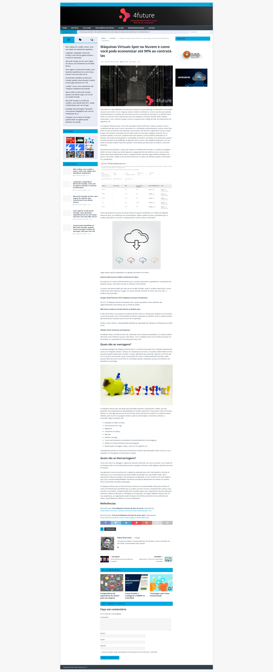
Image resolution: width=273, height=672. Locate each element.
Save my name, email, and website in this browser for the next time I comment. (129, 652)
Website (103, 646)
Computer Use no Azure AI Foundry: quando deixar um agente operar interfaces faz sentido (78, 119)
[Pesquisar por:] (199, 32)
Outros (151, 28)
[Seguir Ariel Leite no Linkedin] (118, 547)
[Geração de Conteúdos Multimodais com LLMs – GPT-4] (80, 154)
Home (64, 28)
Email (102, 639)
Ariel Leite (125, 62)
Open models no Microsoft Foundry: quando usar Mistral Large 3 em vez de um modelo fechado (79, 94)
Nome (102, 633)
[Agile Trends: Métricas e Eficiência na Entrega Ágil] (89, 147)
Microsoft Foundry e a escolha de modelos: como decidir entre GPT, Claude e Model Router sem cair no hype (80, 103)
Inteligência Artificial (104, 28)
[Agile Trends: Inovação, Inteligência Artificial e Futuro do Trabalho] (70, 147)
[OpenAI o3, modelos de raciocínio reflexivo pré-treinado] (89, 154)
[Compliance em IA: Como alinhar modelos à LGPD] (70, 154)
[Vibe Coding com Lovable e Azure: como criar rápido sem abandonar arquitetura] (67, 171)
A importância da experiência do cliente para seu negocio (109, 595)
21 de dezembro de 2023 (111, 62)
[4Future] (136, 24)
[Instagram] (211, 4)
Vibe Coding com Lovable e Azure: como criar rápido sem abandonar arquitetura (84, 171)
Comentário (104, 617)
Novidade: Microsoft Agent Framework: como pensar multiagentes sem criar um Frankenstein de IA (80, 111)
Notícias (74, 28)
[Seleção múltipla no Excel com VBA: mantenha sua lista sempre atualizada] (80, 140)
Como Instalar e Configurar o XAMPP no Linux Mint (135, 595)
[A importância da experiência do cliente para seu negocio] (111, 582)
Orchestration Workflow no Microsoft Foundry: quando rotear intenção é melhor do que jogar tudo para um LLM (80, 80)
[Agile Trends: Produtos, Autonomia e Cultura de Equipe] (80, 147)
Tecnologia (110, 529)
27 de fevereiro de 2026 (81, 219)
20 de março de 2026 (80, 204)
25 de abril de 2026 (80, 175)
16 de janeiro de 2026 (81, 234)
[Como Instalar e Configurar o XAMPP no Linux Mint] (136, 582)
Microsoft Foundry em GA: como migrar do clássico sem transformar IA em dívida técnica (80, 63)
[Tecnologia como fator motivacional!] (161, 582)
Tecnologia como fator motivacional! (160, 594)
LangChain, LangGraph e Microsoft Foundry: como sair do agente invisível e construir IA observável (79, 55)
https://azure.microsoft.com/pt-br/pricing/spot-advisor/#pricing (124, 518)
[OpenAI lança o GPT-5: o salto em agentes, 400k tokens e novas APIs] (89, 140)
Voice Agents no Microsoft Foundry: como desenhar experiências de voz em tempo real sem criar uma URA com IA (80, 72)
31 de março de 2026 (80, 190)
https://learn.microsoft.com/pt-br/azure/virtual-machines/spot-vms (125, 511)
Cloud (121, 28)
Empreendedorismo (136, 28)
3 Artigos (137, 538)
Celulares (87, 28)
